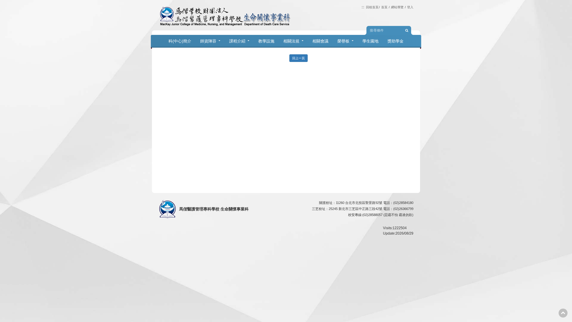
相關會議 (320, 41)
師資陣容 (208, 41)
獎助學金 (395, 41)
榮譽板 (343, 41)
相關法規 (291, 41)
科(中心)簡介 (179, 41)
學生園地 (370, 41)
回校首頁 (372, 7)
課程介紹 (237, 41)
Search (406, 30)
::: (363, 7)
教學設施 (266, 41)
